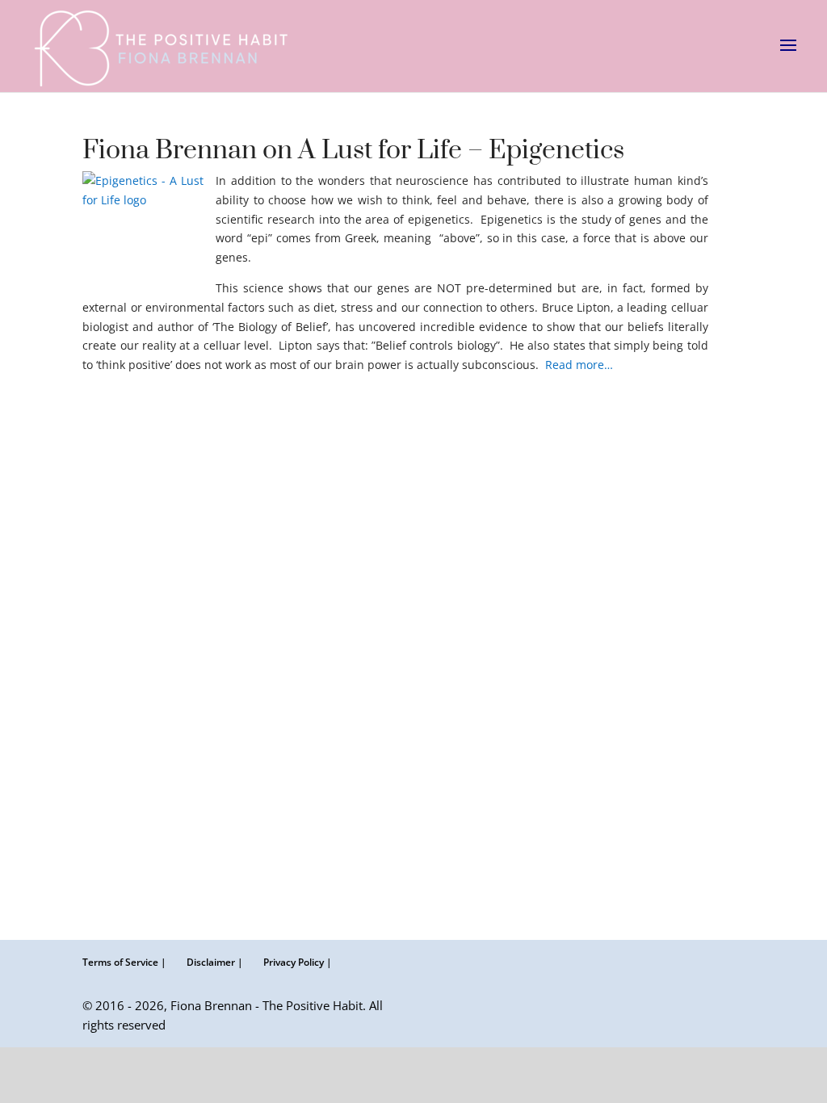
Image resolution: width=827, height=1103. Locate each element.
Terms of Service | (124, 962)
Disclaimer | (215, 962)
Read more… (579, 364)
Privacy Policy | (297, 962)
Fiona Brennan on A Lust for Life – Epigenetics (353, 150)
